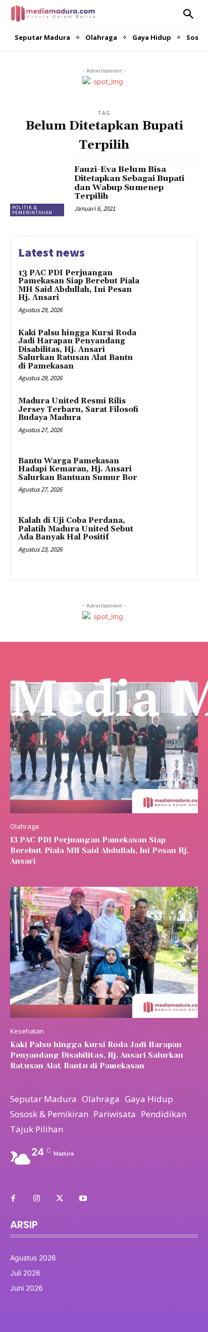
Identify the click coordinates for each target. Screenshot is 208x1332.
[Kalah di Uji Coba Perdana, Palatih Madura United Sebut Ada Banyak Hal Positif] (167, 537)
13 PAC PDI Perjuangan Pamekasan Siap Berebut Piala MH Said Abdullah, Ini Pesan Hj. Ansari (78, 285)
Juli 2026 (25, 1272)
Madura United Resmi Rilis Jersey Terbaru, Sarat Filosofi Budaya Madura (78, 409)
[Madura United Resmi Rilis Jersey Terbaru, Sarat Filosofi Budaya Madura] (167, 417)
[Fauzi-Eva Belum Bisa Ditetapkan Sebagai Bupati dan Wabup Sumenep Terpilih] (38, 188)
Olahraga (24, 826)
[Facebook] (13, 1199)
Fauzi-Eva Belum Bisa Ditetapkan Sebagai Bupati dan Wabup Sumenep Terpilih (129, 182)
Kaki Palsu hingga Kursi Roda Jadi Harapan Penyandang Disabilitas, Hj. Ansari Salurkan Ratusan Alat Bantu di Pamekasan (77, 349)
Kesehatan (27, 1031)
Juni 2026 (26, 1288)
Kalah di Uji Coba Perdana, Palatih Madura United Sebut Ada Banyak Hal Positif (75, 529)
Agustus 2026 (33, 1257)
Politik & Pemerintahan (32, 210)
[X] (59, 1199)
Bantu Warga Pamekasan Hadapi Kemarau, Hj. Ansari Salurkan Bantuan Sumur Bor (77, 469)
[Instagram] (36, 1199)
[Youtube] (83, 1199)
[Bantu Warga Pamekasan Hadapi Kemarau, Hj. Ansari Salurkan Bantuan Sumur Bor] (167, 477)
